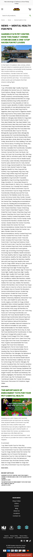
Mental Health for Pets (21, 315)
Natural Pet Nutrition (20, 321)
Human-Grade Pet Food (13, 293)
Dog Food (18, 174)
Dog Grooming (14, 180)
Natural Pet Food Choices (15, 319)
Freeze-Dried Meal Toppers (14, 210)
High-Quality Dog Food (12, 272)
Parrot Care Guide (17, 347)
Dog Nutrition (24, 180)
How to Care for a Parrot (14, 287)
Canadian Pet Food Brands (16, 148)
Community (5, 161)
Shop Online (16, 501)
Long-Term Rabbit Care (13, 311)
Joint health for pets (14, 300)
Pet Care (10, 358)
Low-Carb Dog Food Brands (14, 313)
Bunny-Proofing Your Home (18, 144)
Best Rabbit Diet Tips (12, 122)
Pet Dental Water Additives (14, 360)
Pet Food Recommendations (18, 366)
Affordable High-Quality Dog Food (16, 88)
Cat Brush (22, 152)
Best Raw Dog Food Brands (14, 126)
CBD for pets (5, 159)
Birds (14, 139)
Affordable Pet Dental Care (10, 90)
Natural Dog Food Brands (9, 317)
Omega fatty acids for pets (17, 334)
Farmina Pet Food (19, 199)
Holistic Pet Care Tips (8, 283)
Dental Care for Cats (17, 163)
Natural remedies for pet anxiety (15, 326)
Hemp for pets (20, 263)
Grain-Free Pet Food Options (20, 244)
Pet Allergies (16, 353)
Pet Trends (17, 379)
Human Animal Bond (8, 291)
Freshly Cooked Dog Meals (16, 216)
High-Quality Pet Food (13, 274)
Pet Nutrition (18, 375)
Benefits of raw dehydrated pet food (17, 107)
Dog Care (22, 171)
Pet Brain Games (18, 460)
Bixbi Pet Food (21, 139)
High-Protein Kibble (13, 270)
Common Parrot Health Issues (20, 159)
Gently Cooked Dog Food (23, 234)
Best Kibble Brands (18, 116)
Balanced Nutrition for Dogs (20, 99)
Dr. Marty (17, 184)
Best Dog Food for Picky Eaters (11, 114)
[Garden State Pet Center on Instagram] (24, 541)
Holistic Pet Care (25, 281)
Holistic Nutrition (13, 281)
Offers (16, 503)
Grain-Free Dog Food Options (15, 242)
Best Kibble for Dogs (21, 118)
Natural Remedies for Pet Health (12, 328)
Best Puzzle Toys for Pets (13, 445)
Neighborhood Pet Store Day (14, 330)
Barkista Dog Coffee (14, 101)
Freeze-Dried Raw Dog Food (21, 212)
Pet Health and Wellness (20, 373)
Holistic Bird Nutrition (18, 278)
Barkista (4, 101)
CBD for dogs (26, 156)
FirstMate (10, 206)
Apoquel (8, 99)
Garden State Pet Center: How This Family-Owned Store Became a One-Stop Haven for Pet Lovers (15, 38)
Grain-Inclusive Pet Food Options (16, 248)
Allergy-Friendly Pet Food (9, 94)
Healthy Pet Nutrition (18, 259)
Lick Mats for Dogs (17, 302)
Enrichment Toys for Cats (13, 450)
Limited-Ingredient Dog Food (14, 306)
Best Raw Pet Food (17, 129)
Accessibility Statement (22, 538)
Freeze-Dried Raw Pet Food (10, 214)
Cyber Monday (14, 161)
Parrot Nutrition (6, 353)
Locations (16, 513)
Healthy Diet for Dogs (15, 255)
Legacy (8, 302)
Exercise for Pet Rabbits (9, 195)
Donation (8, 182)
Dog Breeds (14, 171)
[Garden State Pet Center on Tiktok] (30, 541)
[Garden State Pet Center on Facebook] (21, 541)
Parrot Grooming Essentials (14, 349)
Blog (16, 508)
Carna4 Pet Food (12, 152)
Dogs (3, 182)
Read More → (5, 386)
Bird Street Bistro (7, 139)
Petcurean (4, 381)
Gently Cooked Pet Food (9, 236)
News (9, 20)
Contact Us (16, 516)
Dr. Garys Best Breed (19, 182)
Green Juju (4, 251)
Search (6, 536)
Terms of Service (8, 538)
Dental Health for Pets (18, 165)
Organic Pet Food (7, 345)
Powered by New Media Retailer (16, 547)
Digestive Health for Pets (9, 169)
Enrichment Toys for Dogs (13, 191)
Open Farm (15, 338)
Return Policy (23, 536)
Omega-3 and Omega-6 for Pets (12, 336)
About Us (17, 511)
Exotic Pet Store (6, 197)
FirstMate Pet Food (20, 206)
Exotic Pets (16, 197)
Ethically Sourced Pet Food (19, 193)
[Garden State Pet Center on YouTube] (27, 541)
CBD (23, 154)
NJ (26, 330)
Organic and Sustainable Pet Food (16, 343)
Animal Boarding (18, 97)
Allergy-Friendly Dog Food (19, 92)
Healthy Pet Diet (16, 257)
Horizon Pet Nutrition (8, 285)
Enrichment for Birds (8, 189)
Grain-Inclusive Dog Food (9, 246)
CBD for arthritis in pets (14, 156)
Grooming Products (22, 251)
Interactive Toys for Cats (9, 456)
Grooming (12, 251)
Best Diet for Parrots (8, 109)
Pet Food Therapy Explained (19, 368)
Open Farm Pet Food (12, 341)
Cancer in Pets (23, 150)
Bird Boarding (20, 135)
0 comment (5, 85)
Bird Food (27, 137)
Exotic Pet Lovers (23, 195)
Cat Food (8, 154)
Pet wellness (26, 379)
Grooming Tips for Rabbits (10, 253)
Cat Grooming (16, 154)
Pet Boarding (17, 356)
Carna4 (3, 152)
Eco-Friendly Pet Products (19, 186)
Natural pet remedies (8, 323)
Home (3, 20)
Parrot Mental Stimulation (18, 351)
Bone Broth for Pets (12, 141)
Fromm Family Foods (24, 219)
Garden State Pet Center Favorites (18, 223)
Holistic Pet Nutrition (22, 283)
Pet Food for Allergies (19, 362)
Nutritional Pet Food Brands (17, 332)
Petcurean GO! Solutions (17, 381)
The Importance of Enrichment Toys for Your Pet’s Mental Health (16, 393)
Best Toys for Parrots (20, 131)
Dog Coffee (10, 174)
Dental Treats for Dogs (18, 167)
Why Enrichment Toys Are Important (17, 465)
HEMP (13, 263)
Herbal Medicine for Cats (15, 266)
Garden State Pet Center (18, 545)
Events (16, 506)
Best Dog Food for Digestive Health (19, 111)
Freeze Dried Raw (10, 208)
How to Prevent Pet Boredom (19, 289)
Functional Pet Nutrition (9, 221)
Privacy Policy (14, 536)
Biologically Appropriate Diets (11, 133)
